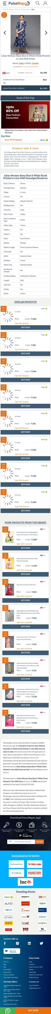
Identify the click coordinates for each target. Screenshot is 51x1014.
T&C (4, 83)
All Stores (31, 964)
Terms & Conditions (9, 974)
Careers (31, 969)
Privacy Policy (7, 972)
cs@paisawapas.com (35, 988)
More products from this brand (25, 522)
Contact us (34, 982)
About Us (6, 961)
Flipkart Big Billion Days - (12, 993)
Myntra (35, 63)
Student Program (33, 977)
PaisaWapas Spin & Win (10, 1004)
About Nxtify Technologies (11, 977)
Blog (5, 964)
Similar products (25, 302)
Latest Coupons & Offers (36, 967)
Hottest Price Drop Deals (35, 974)
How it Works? (7, 969)
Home (30, 961)
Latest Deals (32, 972)
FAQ (5, 967)
